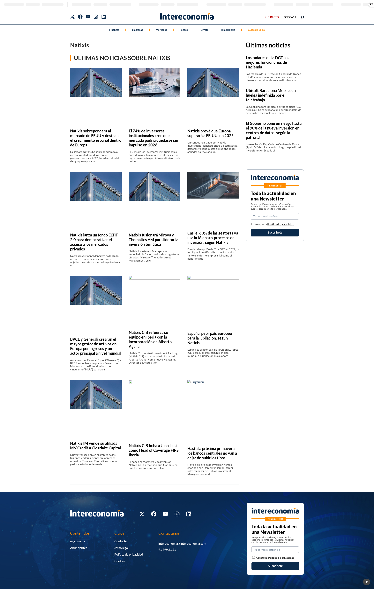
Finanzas (114, 29)
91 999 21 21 (167, 549)
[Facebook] (80, 16)
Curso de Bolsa (256, 29)
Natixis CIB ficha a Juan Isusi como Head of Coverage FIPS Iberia (154, 450)
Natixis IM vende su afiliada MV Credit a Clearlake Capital (95, 445)
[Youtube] (88, 16)
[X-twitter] (72, 16)
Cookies (119, 561)
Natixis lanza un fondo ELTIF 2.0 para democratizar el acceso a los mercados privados (94, 242)
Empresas (137, 29)
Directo (273, 17)
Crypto (204, 29)
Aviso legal (121, 548)
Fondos (184, 29)
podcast (289, 17)
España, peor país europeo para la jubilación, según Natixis (209, 338)
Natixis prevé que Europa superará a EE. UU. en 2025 (210, 133)
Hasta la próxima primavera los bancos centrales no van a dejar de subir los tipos (212, 453)
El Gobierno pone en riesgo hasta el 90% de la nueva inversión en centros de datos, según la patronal (274, 130)
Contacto (120, 541)
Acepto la (274, 224)
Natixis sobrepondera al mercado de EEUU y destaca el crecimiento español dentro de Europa (95, 138)
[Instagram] (96, 16)
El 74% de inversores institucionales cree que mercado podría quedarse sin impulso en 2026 (153, 138)
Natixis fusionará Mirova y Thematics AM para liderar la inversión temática (153, 240)
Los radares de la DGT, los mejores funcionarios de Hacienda (267, 62)
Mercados (161, 29)
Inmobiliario (228, 29)
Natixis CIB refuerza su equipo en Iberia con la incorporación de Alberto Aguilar (150, 339)
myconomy (77, 541)
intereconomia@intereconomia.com (182, 543)
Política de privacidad (280, 224)
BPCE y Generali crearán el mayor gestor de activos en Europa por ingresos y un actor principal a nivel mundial (95, 346)
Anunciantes (78, 548)
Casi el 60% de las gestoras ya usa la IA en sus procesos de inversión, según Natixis (212, 238)
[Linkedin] (103, 16)
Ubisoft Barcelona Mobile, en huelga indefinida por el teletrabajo (271, 95)
